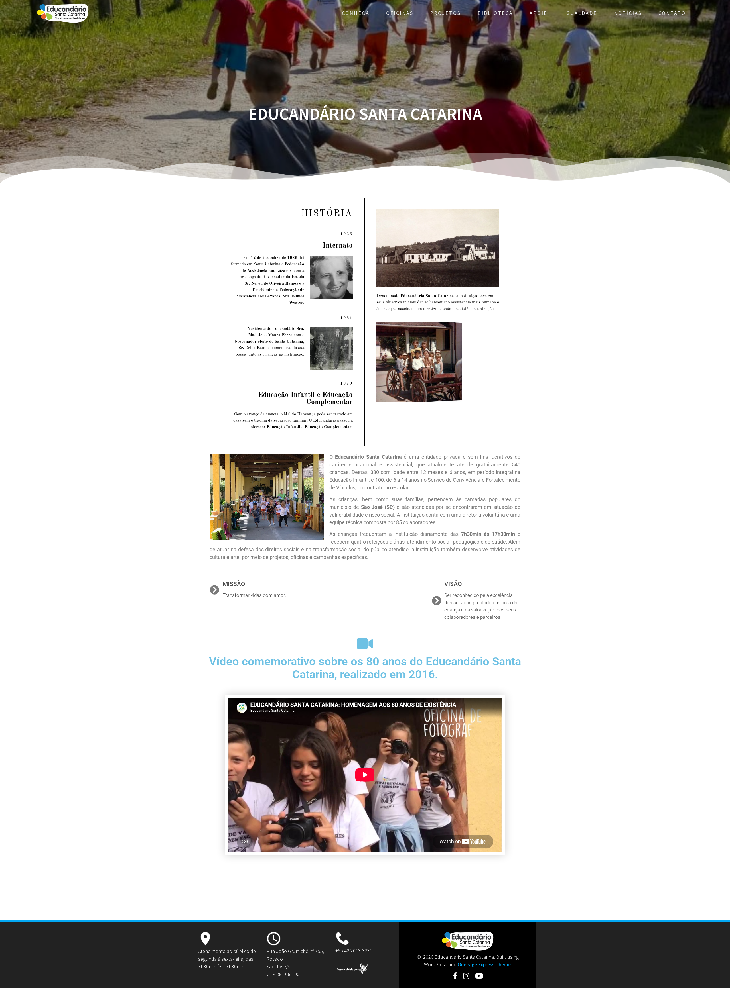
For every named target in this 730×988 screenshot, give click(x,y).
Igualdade (580, 13)
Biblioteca (495, 13)
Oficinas (399, 13)
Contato (672, 13)
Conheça (356, 13)
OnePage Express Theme (484, 964)
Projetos (445, 13)
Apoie (539, 13)
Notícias (628, 13)
